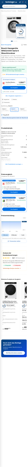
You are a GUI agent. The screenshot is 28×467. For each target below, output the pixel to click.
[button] (14, 224)
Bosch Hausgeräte (6, 44)
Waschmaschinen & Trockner (8, 11)
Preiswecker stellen (15, 241)
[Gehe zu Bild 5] (17, 41)
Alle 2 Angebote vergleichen (13, 95)
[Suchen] (25, 6)
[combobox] (14, 6)
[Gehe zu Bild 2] (13, 41)
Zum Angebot (14, 87)
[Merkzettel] (22, 2)
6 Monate (14, 235)
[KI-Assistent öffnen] (20, 2)
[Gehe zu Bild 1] (11, 41)
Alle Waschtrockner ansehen (14, 353)
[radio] (5, 109)
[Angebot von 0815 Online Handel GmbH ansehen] (14, 204)
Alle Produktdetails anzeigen (13, 164)
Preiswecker (7, 102)
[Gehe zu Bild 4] (16, 41)
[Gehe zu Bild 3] (15, 41)
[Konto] (25, 2)
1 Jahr (22, 235)
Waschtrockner (22, 11)
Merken (15, 99)
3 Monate (5, 235)
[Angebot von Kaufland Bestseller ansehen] (14, 85)
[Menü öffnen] (2, 2)
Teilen (25, 44)
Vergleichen (6, 99)
